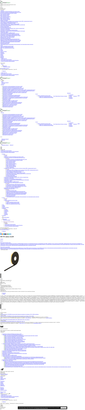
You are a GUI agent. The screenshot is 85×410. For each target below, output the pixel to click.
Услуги (5, 199)
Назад (8, 158)
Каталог (5, 155)
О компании (2, 381)
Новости (1, 382)
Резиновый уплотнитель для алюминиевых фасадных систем (16, 159)
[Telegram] (10, 234)
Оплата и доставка (3, 390)
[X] (5, 234)
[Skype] (9, 234)
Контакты (2, 387)
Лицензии (2, 384)
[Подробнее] (0, 318)
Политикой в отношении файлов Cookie (42, 408)
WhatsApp (4, 231)
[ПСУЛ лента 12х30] (11, 272)
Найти (2, 405)
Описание (4, 293)
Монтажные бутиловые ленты (11, 190)
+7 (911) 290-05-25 (28, 317)
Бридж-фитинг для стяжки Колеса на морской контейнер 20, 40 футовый (52, 244)
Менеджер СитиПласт (4, 374)
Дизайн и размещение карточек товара (12, 202)
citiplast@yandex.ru (49, 317)
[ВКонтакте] (1, 234)
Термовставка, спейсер (69, 244)
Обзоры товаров (3, 378)
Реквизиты (2, 388)
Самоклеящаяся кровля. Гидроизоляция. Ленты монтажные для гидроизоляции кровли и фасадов (27, 248)
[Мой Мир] (3, 234)
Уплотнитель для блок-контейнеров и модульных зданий (10, 243)
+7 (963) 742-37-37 (4, 58)
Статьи (1, 377)
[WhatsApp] (7, 234)
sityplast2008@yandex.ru (5, 68)
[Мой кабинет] (0, 138)
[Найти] (1, 6)
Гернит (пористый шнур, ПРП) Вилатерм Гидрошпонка (15, 184)
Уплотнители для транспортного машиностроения (31, 244)
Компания (6, 210)
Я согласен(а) (63, 407)
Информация (2, 385)
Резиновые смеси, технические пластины (29, 245)
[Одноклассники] (2, 234)
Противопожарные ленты (6, 248)
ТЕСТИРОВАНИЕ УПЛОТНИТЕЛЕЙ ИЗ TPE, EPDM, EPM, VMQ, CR (12, 321)
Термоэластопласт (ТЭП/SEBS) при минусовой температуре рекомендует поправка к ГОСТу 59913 (17, 316)
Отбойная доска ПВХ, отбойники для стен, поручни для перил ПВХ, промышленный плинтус (56, 243)
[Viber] (6, 234)
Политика (2, 389)
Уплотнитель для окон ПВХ (18, 244)
